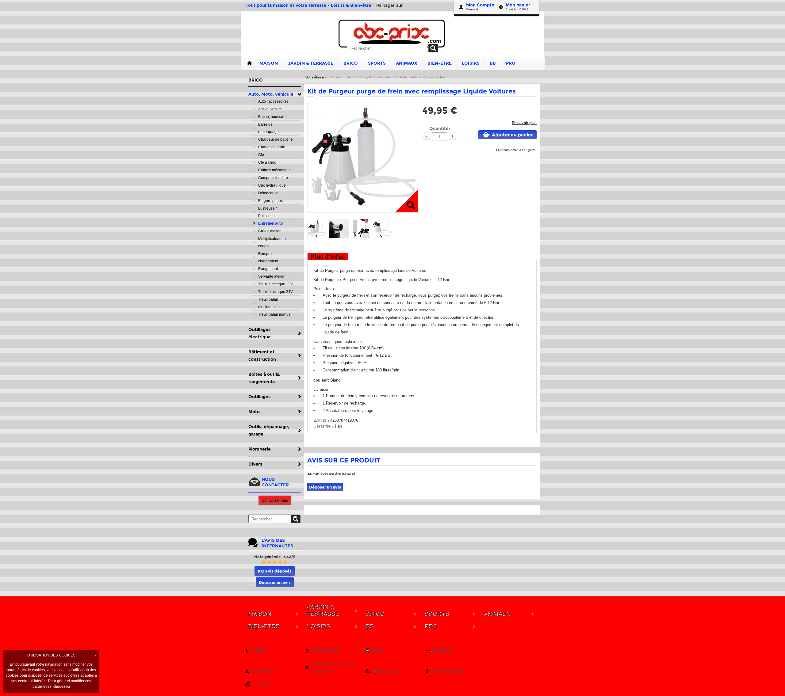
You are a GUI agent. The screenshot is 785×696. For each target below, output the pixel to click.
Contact (259, 650)
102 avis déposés (275, 571)
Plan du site (384, 671)
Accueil (335, 77)
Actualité (440, 650)
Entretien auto (406, 77)
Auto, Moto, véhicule (375, 77)
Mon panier (518, 5)
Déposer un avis (275, 582)
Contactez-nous (275, 500)
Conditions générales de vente (334, 667)
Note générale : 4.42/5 (274, 556)
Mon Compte (480, 5)
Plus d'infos (328, 256)
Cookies (261, 684)
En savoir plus (524, 123)
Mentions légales (448, 671)
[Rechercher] (433, 48)
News (376, 650)
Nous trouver (325, 650)
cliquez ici (61, 686)
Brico (350, 77)
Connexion (473, 9)
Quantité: (439, 128)
